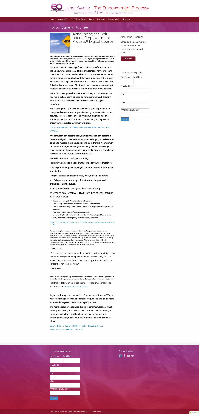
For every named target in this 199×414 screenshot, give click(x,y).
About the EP (62, 19)
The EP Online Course (78, 19)
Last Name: (138, 77)
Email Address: (127, 86)
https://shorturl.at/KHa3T (76, 286)
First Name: (126, 77)
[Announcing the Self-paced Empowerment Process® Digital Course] (60, 43)
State (123, 102)
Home (52, 19)
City (122, 94)
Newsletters (127, 19)
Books (91, 19)
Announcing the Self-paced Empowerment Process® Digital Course (93, 38)
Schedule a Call (113, 19)
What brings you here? (130, 110)
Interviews (101, 19)
